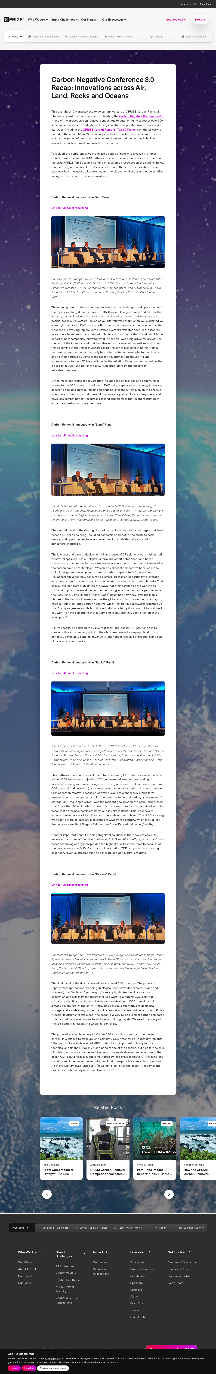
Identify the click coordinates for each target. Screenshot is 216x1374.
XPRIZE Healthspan (68, 1280)
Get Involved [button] (174, 19)
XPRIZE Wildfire (66, 1273)
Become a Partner (180, 1276)
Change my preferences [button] (53, 1368)
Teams (134, 1310)
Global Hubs (138, 1317)
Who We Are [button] (36, 19)
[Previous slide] (47, 1194)
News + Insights (188, 4)
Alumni (134, 1296)
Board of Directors (142, 1269)
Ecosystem (137, 1262)
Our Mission (26, 1262)
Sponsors (136, 1283)
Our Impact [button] (88, 19)
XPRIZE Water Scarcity (65, 1289)
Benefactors (138, 1276)
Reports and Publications (101, 1271)
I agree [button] (14, 1368)
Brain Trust (137, 1303)
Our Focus (13, 36)
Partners (136, 1289)
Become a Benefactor (182, 1262)
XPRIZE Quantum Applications (67, 1300)
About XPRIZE (27, 1269)
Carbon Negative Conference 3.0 (141, 116)
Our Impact (100, 1262)
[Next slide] (169, 1194)
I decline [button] (29, 1368)
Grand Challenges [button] (63, 19)
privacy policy (52, 1358)
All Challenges (65, 1266)
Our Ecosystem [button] (112, 19)
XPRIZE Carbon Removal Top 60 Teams (109, 129)
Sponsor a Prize (178, 1269)
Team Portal (206, 4)
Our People (25, 1276)
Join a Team (175, 1283)
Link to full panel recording (69, 207)
